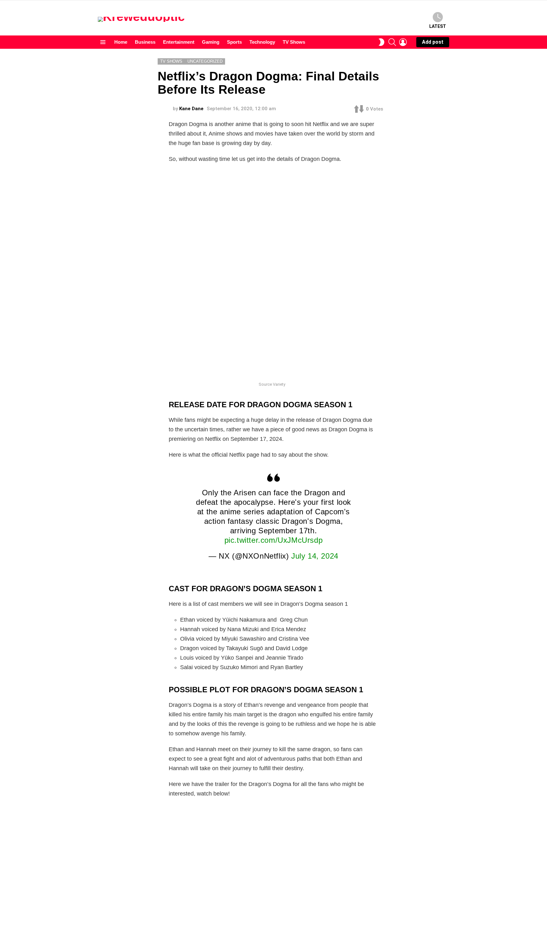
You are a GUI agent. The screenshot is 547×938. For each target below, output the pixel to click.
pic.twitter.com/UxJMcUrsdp (273, 540)
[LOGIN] (403, 42)
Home (120, 42)
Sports (234, 42)
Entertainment (178, 42)
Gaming (210, 42)
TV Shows (294, 42)
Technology (262, 42)
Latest (437, 26)
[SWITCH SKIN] (381, 42)
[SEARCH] (392, 42)
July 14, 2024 (314, 556)
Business (145, 42)
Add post (432, 42)
